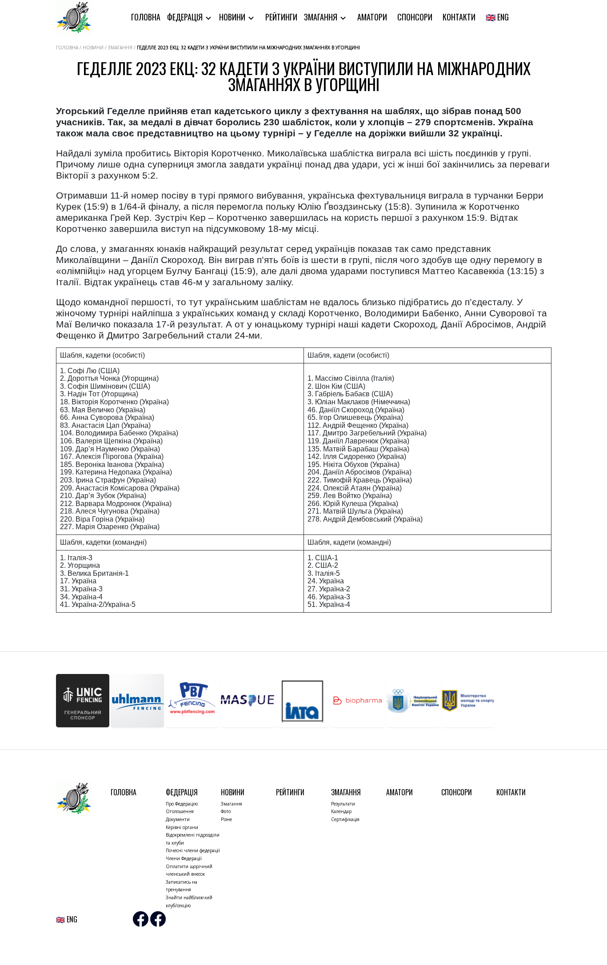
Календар (341, 811)
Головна (145, 17)
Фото (226, 811)
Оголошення (180, 811)
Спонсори (414, 17)
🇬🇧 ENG (497, 17)
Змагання (321, 17)
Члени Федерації (184, 858)
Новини (233, 17)
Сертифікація (345, 819)
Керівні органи (182, 827)
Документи (178, 819)
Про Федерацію (182, 804)
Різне (226, 819)
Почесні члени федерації (193, 850)
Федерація (185, 17)
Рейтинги (281, 17)
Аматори (372, 17)
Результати (343, 804)
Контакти (459, 17)
